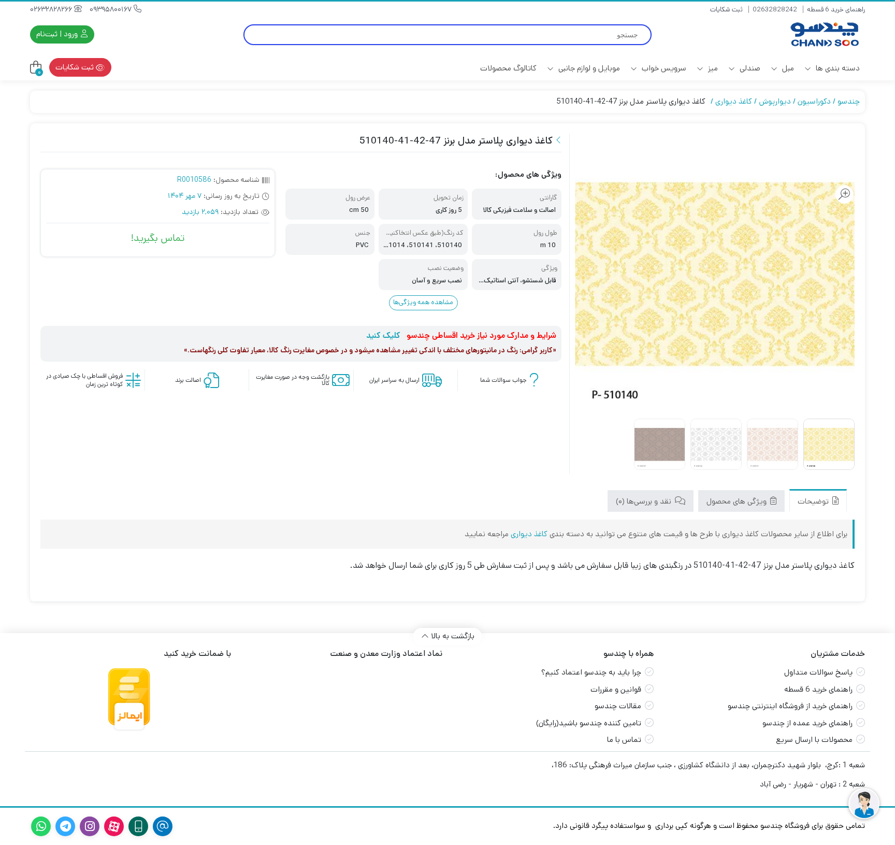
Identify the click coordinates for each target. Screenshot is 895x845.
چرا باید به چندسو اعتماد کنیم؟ (591, 672)
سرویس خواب (663, 68)
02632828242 (775, 10)
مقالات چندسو (618, 705)
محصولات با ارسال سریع (814, 739)
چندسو (849, 101)
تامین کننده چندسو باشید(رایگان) (588, 723)
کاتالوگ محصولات (508, 68)
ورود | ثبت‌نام (58, 33)
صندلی (749, 68)
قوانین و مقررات (615, 689)
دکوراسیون (814, 101)
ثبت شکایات (726, 10)
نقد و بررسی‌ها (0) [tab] (644, 501)
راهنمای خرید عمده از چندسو (807, 723)
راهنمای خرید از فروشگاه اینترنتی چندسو (790, 705)
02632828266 (52, 9)
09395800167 (112, 9)
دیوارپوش (775, 101)
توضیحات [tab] (814, 501)
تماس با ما (624, 739)
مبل (787, 68)
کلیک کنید (383, 335)
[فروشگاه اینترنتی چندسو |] (823, 34)
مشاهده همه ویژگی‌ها (423, 302)
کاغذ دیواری (733, 101)
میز (712, 68)
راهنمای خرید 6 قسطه (836, 10)
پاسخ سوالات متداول (818, 672)
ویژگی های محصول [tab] (737, 501)
